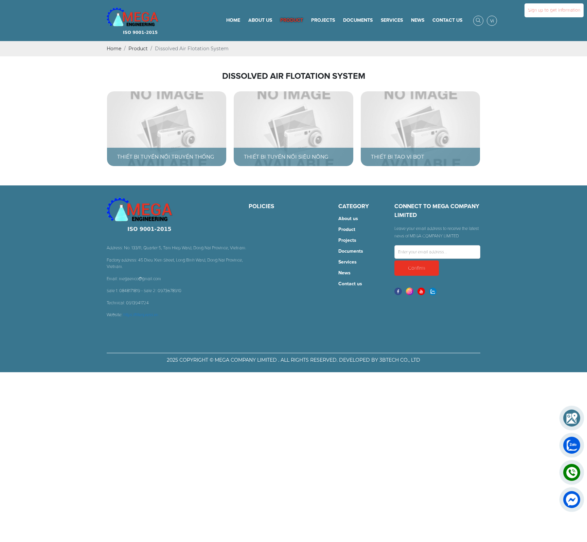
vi (492, 20)
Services (392, 20)
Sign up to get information (554, 10)
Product (291, 20)
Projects (323, 20)
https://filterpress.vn (140, 315)
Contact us (447, 20)
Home (233, 20)
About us (260, 20)
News (417, 20)
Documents (358, 20)
